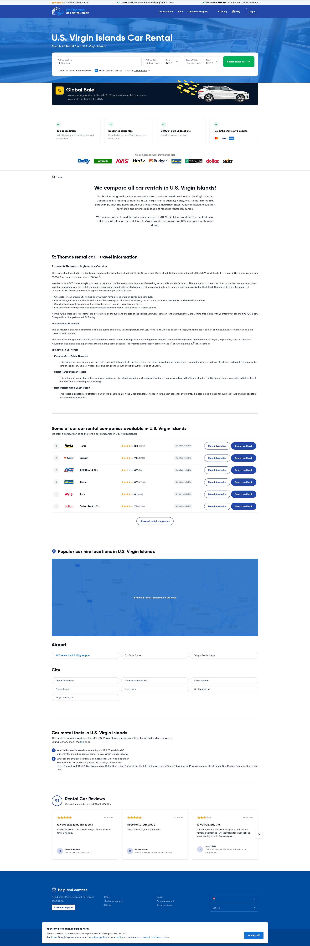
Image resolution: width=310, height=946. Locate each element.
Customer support (198, 11)
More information (217, 446)
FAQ (180, 11)
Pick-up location (65, 59)
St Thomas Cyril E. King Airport (73, 655)
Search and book (243, 446)
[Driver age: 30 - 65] (96, 70)
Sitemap (108, 905)
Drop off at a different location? (75, 70)
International (166, 11)
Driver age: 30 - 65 (108, 70)
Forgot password (165, 901)
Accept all (254, 935)
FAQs (107, 897)
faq (82, 742)
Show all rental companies (155, 521)
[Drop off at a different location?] (57, 70)
